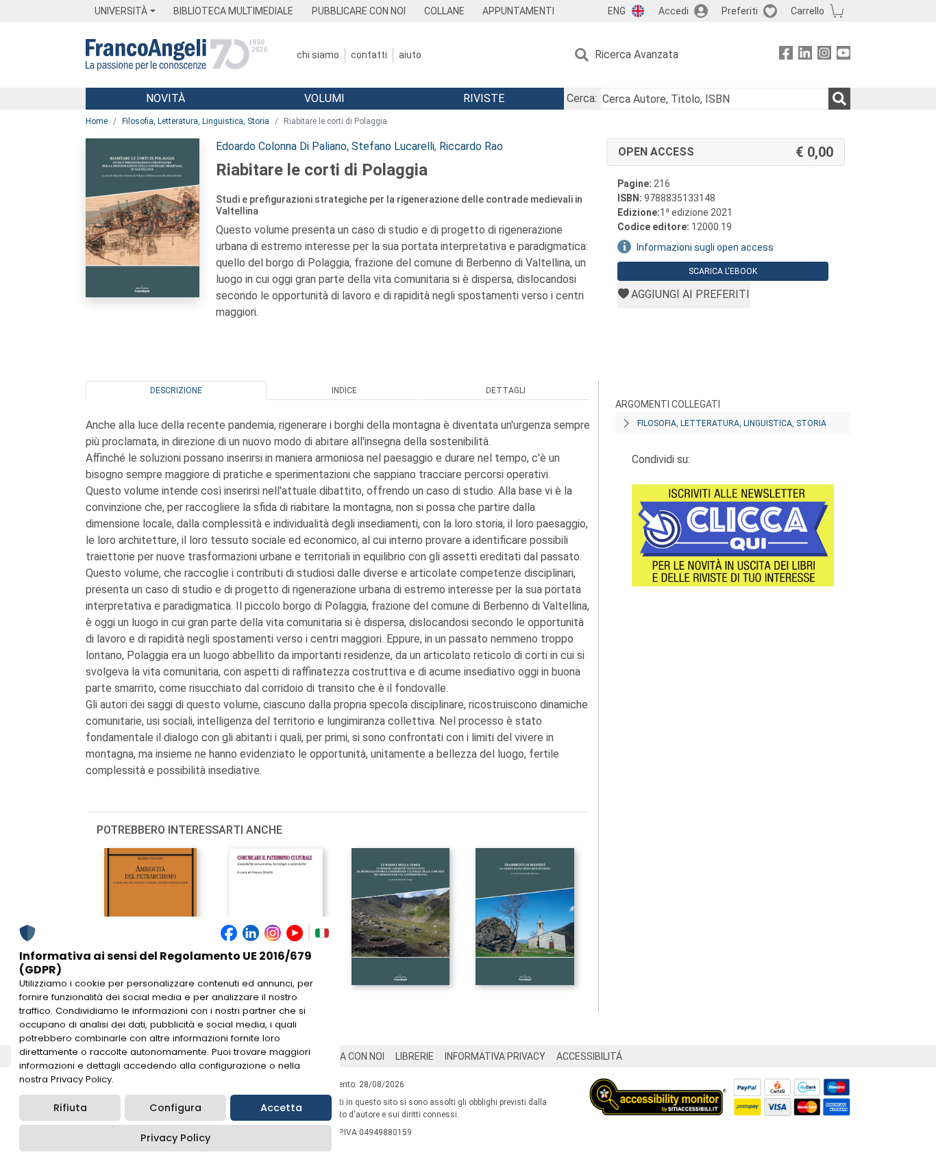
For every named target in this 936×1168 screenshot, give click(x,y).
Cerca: (582, 98)
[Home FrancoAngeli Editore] (176, 54)
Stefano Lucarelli (393, 146)
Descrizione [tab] (176, 390)
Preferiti (740, 10)
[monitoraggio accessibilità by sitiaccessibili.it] (657, 1086)
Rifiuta (70, 1108)
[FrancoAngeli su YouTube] (843, 55)
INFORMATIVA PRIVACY (495, 1056)
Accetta (281, 1108)
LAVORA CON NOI (347, 1056)
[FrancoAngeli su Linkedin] (805, 55)
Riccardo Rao (471, 146)
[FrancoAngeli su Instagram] (824, 55)
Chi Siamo (318, 54)
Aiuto (410, 54)
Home (97, 121)
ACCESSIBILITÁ (589, 1056)
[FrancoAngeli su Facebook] (786, 55)
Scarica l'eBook (723, 271)
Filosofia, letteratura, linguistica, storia (731, 423)
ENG (617, 10)
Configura (175, 1108)
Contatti (369, 54)
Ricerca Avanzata (636, 54)
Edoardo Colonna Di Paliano (281, 146)
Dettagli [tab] (506, 390)
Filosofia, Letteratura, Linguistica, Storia (195, 121)
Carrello (807, 10)
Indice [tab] (344, 390)
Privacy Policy (175, 1138)
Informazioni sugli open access (705, 247)
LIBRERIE (414, 1056)
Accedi (673, 10)
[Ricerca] (839, 99)
